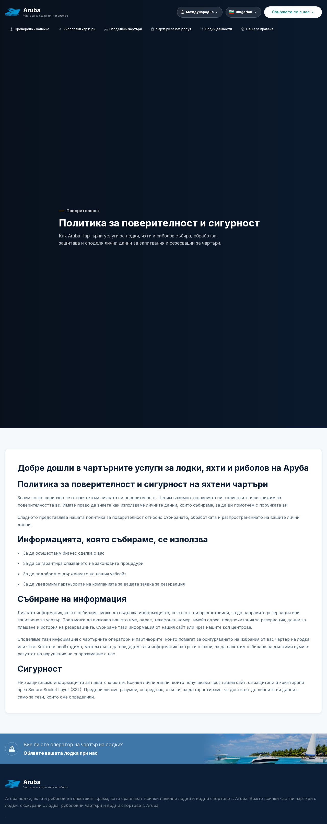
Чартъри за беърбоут (173, 29)
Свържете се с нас (291, 12)
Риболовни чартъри (79, 29)
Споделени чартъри (125, 29)
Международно (200, 12)
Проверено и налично (32, 29)
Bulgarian (244, 12)
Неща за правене (260, 29)
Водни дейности (218, 29)
